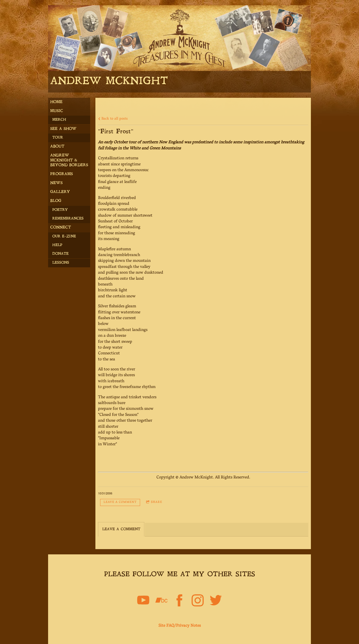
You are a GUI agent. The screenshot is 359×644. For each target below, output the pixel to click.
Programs (61, 174)
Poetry (60, 210)
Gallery (60, 192)
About (57, 147)
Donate (60, 253)
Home (56, 102)
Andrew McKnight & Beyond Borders (69, 160)
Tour (57, 137)
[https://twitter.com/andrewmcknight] (216, 601)
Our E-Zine (64, 236)
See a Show (63, 129)
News (56, 183)
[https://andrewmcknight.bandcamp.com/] (161, 601)
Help (57, 245)
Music (56, 111)
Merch (59, 119)
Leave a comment (120, 502)
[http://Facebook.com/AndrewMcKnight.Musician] (179, 601)
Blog (55, 201)
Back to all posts (114, 118)
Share (156, 502)
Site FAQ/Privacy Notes (179, 626)
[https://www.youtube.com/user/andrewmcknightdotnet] (143, 601)
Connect (60, 227)
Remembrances (68, 218)
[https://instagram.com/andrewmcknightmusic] (198, 601)
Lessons (60, 262)
